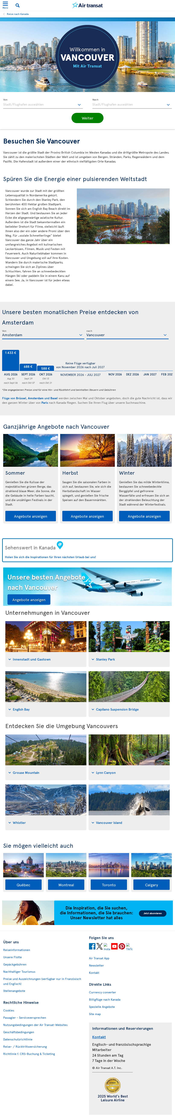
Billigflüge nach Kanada (104, 999)
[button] (87, 118)
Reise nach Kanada (18, 14)
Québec (23, 884)
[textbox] (43, 104)
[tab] (45, 644)
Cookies (8, 1010)
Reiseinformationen (16, 950)
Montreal (66, 884)
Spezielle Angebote (102, 1007)
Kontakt (94, 973)
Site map (95, 1014)
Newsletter (96, 965)
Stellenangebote (14, 991)
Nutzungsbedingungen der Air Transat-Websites (35, 1025)
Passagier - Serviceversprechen (24, 1018)
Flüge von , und (30, 398)
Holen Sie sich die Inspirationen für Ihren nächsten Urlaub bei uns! (50, 557)
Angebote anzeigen (30, 516)
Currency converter (102, 992)
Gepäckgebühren (14, 964)
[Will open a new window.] (92, 947)
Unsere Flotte (12, 957)
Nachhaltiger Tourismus (19, 972)
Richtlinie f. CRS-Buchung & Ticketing (29, 1054)
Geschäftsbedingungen (18, 1032)
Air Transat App (99, 958)
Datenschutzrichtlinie (17, 1039)
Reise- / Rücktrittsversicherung (25, 1046)
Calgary (151, 884)
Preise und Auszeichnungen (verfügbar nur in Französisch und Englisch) (42, 981)
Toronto (109, 884)
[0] (114, 360)
